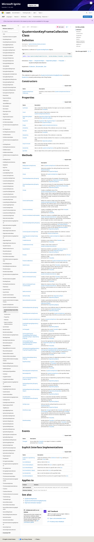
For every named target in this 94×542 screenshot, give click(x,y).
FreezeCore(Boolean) (28, 260)
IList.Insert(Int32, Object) (29, 470)
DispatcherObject (39, 60)
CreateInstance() (27, 240)
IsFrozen (25, 130)
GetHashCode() (26, 295)
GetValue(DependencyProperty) (30, 307)
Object (31, 60)
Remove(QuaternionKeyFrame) (30, 370)
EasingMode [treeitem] (6, 66)
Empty (24, 125)
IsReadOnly (25, 135)
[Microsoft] (3, 13)
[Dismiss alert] (91, 3)
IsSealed (25, 137)
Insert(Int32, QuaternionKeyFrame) (31, 319)
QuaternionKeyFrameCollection (62, 91)
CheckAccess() (26, 168)
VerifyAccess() (26, 404)
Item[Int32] (25, 148)
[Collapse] (18, 25)
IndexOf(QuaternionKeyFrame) (30, 313)
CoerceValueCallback (62, 224)
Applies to (78, 44)
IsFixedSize (25, 128)
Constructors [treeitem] (7, 314)
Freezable (61, 60)
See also (78, 46)
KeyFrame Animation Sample (33, 503)
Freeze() (24, 254)
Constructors (79, 33)
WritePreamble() (27, 420)
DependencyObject (51, 60)
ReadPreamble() (26, 361)
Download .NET (87, 16)
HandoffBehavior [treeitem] (7, 103)
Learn (23, 27)
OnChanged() (26, 329)
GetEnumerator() (27, 291)
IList (45, 66)
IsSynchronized (26, 143)
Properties (78, 35)
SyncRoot (25, 150)
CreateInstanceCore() (28, 244)
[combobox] (10, 28)
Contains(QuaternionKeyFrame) (30, 231)
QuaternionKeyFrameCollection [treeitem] (11, 310)
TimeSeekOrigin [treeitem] (7, 499)
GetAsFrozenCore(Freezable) (29, 272)
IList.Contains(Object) (28, 464)
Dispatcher (25, 121)
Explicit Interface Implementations (80, 41)
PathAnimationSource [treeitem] (8, 248)
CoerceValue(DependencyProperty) (31, 222)
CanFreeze (25, 108)
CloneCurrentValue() (28, 209)
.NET (28, 27)
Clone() (24, 190)
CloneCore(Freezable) (28, 200)
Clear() (24, 174)
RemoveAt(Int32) (27, 373)
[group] (47, 56)
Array (60, 457)
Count (24, 112)
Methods (78, 37)
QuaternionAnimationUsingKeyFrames (51, 75)
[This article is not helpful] (90, 51)
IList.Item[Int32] (27, 473)
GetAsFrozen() (26, 265)
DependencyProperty (58, 180)
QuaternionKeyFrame (43, 49)
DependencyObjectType (45, 116)
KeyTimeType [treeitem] (6, 170)
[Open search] (86, 12)
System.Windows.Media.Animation (37, 44)
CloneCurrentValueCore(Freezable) (31, 215)
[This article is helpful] (88, 51)
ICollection (32, 66)
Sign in (90, 12)
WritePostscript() (27, 410)
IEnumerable (39, 66)
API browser (34, 27)
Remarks (78, 31)
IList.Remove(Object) (28, 476)
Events (78, 39)
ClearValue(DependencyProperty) (31, 178)
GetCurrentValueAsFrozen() (29, 276)
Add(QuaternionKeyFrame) (29, 165)
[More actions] (70, 27)
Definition (78, 29)
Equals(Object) (26, 249)
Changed (53, 351)
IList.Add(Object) (27, 462)
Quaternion (25, 77)
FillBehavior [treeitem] (6, 100)
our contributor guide (31, 521)
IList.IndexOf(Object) (28, 467)
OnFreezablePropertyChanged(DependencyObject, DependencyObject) (30, 342)
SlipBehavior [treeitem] (6, 407)
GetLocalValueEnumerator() (29, 300)
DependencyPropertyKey (62, 186)
